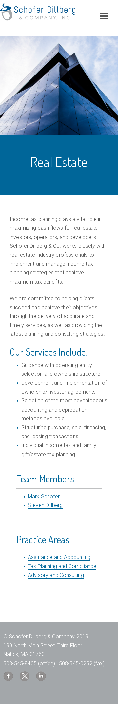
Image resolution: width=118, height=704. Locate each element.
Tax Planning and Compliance (62, 566)
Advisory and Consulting (56, 575)
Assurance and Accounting (59, 557)
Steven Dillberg (45, 505)
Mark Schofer (44, 496)
